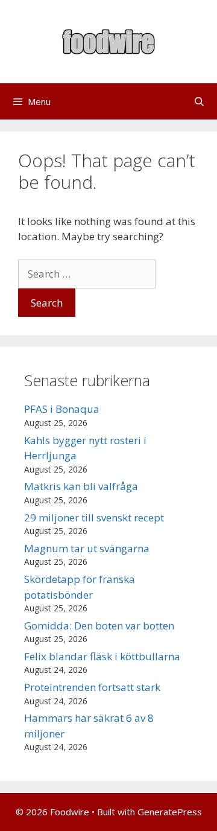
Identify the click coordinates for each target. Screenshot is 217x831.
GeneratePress (169, 812)
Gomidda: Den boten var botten (99, 625)
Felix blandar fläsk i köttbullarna (102, 656)
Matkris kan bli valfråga (81, 486)
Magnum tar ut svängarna (86, 548)
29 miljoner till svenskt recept (94, 517)
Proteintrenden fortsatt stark (92, 687)
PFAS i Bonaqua (61, 409)
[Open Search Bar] (199, 101)
